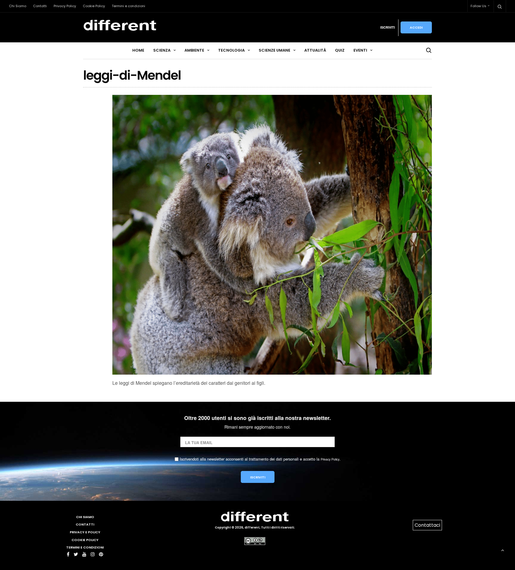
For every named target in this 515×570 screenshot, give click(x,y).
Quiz (340, 50)
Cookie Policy (94, 6)
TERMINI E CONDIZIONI (85, 547)
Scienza (161, 50)
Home (138, 50)
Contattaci (427, 525)
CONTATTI (85, 524)
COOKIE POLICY (85, 539)
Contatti (40, 6)
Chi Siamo (17, 6)
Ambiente (194, 50)
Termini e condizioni (128, 6)
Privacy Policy (65, 6)
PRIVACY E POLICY (85, 532)
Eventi (360, 50)
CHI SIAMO (85, 517)
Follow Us (478, 6)
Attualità (315, 50)
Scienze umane (274, 50)
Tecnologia (231, 50)
